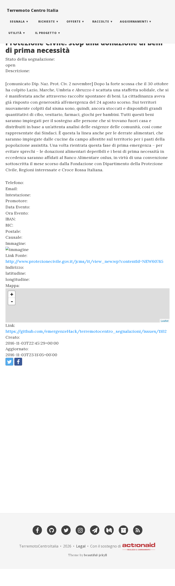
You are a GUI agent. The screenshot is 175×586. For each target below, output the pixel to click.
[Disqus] (87, 437)
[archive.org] (123, 529)
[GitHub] (51, 529)
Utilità (15, 33)
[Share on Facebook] (18, 362)
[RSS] (137, 529)
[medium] (109, 529)
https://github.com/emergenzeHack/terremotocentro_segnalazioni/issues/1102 (86, 331)
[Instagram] (80, 529)
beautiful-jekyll (95, 555)
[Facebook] (37, 529)
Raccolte (100, 21)
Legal (80, 546)
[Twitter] (66, 529)
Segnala (17, 21)
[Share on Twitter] (9, 362)
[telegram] (94, 529)
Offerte (74, 21)
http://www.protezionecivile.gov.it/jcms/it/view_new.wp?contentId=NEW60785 (84, 261)
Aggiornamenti (134, 21)
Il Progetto (46, 33)
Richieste (46, 21)
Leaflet (164, 320)
